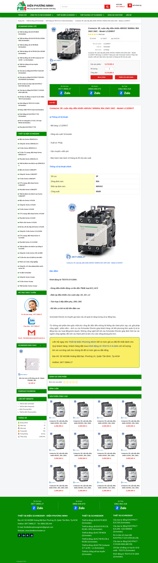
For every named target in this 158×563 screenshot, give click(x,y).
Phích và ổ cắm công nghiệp (28, 262)
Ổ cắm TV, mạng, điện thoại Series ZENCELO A (30, 153)
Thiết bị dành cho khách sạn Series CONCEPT (30, 195)
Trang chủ (22, 15)
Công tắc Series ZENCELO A (28, 144)
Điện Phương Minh (26, 409)
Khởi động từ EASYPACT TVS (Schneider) (28, 115)
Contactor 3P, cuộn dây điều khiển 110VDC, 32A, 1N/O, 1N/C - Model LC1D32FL (130, 488)
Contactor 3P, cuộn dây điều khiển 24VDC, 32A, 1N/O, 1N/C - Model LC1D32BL (59, 423)
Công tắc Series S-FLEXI (27, 205)
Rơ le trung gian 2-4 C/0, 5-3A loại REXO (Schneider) (29, 122)
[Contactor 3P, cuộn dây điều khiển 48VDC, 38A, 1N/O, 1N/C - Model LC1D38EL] (58, 441)
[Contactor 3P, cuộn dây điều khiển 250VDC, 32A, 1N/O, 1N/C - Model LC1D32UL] (82, 474)
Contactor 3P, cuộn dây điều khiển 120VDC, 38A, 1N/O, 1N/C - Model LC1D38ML (106, 423)
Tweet (104, 38)
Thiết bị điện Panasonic (27, 406)
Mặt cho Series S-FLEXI (27, 200)
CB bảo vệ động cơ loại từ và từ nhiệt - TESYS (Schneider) (31, 98)
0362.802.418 (124, 89)
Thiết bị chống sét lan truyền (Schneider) (28, 65)
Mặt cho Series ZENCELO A (28, 139)
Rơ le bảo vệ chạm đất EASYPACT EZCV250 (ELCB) (30, 85)
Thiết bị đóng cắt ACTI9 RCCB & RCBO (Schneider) (31, 52)
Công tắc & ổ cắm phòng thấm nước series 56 (30, 267)
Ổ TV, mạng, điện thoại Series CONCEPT (28, 184)
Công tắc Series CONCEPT (28, 174)
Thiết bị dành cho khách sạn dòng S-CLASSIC (30, 247)
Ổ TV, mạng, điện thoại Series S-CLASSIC (29, 237)
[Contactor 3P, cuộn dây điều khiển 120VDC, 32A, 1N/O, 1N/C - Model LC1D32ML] (106, 474)
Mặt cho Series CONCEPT (27, 170)
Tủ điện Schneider (25, 273)
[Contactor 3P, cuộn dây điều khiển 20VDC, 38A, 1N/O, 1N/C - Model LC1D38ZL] (106, 441)
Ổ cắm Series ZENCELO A (28, 148)
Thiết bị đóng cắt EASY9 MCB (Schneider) (28, 33)
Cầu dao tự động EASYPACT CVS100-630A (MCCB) (31, 91)
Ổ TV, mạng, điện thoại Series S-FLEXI (31, 213)
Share (93, 38)
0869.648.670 (94, 89)
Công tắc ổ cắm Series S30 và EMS (31, 253)
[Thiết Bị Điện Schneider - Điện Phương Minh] (36, 11)
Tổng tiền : (94, 73)
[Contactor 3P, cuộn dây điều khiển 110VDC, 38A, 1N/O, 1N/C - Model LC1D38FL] (130, 409)
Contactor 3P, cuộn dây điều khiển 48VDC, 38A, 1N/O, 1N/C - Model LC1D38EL (59, 455)
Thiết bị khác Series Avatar (28, 286)
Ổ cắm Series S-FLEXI (26, 209)
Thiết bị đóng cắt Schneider (91, 15)
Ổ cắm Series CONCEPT (27, 179)
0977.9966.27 (64, 89)
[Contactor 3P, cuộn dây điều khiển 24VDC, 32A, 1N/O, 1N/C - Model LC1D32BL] (58, 409)
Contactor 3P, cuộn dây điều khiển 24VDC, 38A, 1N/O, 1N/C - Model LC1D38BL (82, 455)
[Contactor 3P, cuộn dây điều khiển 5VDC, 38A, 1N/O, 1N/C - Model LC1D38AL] (58, 474)
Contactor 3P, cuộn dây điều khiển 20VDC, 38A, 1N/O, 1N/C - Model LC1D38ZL (106, 455)
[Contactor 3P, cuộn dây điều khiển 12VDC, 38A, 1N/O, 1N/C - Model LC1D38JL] (130, 441)
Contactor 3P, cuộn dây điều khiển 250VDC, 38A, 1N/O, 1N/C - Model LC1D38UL (82, 423)
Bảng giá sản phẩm (115, 15)
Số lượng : (94, 69)
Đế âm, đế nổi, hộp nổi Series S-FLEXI (31, 227)
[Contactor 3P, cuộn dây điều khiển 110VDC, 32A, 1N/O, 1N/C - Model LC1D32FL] (130, 474)
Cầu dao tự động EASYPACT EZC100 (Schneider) (31, 72)
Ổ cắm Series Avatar (26, 281)
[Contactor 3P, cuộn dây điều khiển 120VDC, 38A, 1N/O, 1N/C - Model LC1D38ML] (106, 409)
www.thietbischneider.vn (35, 531)
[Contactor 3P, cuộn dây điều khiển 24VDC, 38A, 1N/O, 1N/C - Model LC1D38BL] (82, 441)
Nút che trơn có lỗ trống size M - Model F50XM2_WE (31, 379)
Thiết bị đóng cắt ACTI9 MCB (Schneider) (28, 46)
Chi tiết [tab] (52, 103)
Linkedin (116, 38)
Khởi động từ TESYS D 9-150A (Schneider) (28, 104)
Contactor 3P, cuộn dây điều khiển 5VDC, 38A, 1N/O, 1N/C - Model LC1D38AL (58, 488)
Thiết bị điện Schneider (66, 15)
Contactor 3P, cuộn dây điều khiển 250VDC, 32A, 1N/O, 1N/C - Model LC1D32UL (82, 488)
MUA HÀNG (101, 77)
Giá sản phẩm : (96, 64)
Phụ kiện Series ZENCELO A (28, 159)
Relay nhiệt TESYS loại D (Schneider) (31, 110)
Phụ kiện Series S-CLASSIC (28, 242)
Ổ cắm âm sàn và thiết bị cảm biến (30, 257)
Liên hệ (128, 15)
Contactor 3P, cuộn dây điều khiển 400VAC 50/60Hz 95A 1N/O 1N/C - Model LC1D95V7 (95, 263)
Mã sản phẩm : (97, 44)
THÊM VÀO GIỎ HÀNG (126, 77)
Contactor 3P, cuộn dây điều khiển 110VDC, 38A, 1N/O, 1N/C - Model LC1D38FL (130, 423)
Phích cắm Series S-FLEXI (28, 222)
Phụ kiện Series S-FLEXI (27, 218)
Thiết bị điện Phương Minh (28, 412)
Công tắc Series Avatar (27, 277)
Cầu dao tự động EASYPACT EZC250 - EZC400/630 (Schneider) (31, 78)
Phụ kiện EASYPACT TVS (27, 127)
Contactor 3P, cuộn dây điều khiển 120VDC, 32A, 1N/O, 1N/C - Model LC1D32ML (106, 488)
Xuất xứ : (99, 47)
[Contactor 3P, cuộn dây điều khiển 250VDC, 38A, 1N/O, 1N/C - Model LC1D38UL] (82, 409)
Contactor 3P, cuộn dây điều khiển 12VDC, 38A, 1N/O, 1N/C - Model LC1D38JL (130, 455)
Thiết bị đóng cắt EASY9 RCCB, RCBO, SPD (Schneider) (31, 39)
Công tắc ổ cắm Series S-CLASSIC (30, 231)
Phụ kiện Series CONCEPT (28, 189)
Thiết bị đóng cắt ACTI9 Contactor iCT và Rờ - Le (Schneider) (31, 59)
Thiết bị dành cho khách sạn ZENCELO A (31, 164)
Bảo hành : (98, 50)
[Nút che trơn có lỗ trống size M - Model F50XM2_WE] (31, 362)
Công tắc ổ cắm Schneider (41, 15)
